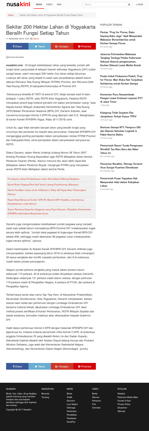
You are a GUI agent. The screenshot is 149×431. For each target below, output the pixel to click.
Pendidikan (72, 414)
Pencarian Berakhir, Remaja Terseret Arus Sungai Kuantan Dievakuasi (121, 165)
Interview (96, 407)
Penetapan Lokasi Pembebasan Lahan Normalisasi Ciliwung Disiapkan (43, 178)
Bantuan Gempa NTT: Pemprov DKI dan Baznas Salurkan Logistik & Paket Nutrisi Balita (120, 130)
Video (49, 4)
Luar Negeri (72, 404)
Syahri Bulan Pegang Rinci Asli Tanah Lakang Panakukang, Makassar (43, 184)
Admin (36, 38)
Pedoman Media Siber (128, 397)
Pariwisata (71, 418)
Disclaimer (122, 407)
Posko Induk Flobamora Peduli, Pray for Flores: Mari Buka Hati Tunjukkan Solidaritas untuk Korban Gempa (121, 79)
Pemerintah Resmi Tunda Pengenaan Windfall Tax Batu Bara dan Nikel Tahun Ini (121, 149)
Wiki (59, 4)
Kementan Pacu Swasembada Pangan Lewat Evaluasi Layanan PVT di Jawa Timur (121, 98)
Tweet (41, 46)
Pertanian (96, 400)
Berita (69, 393)
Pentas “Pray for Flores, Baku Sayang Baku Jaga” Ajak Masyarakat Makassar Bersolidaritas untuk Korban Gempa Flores (121, 37)
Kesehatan (72, 411)
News (39, 4)
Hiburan (95, 397)
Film (94, 404)
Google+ (63, 46)
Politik (69, 397)
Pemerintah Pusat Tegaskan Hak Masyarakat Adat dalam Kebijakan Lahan (119, 182)
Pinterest (85, 46)
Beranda (45, 393)
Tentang (45, 397)
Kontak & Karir (124, 400)
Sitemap (121, 411)
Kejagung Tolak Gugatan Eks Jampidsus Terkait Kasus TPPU (118, 114)
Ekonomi (71, 400)
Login (139, 4)
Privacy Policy (124, 404)
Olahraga (71, 407)
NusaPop (71, 421)
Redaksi (121, 393)
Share (18, 46)
